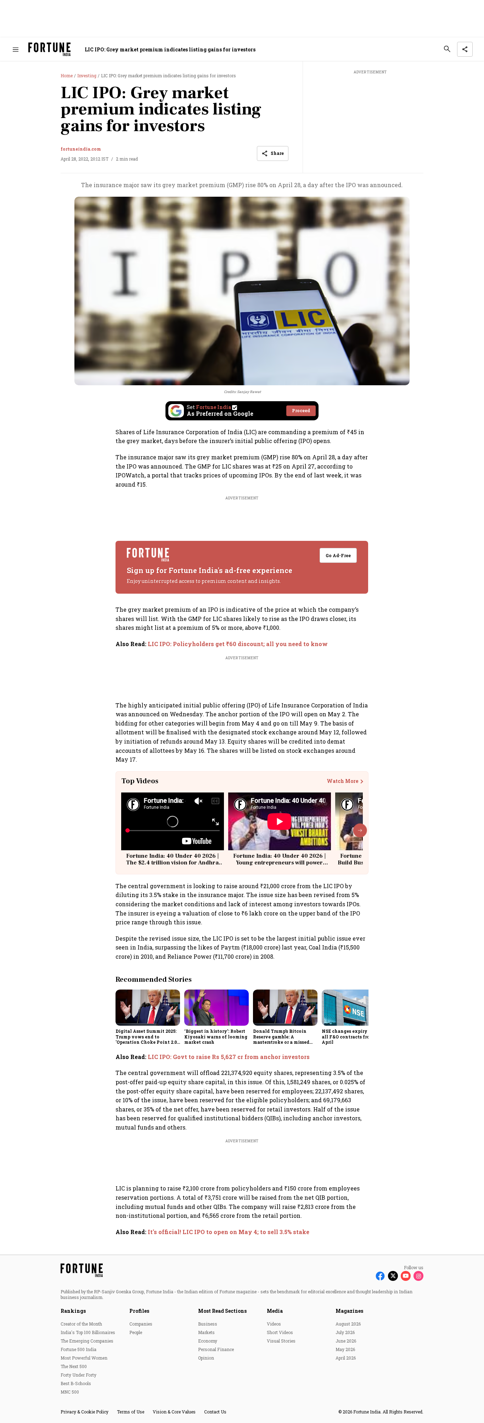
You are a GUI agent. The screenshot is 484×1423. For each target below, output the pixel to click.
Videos (274, 1324)
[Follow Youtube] (406, 1276)
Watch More (342, 781)
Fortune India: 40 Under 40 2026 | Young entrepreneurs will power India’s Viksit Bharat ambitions (279, 862)
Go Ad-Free (338, 555)
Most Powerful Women (84, 1358)
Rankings (73, 1310)
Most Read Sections (222, 1310)
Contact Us (215, 1411)
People (135, 1332)
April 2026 (346, 1358)
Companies (140, 1324)
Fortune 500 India (78, 1349)
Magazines (349, 1310)
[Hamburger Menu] (15, 49)
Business (207, 1324)
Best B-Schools (76, 1383)
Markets (206, 1332)
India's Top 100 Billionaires (88, 1332)
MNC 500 (70, 1392)
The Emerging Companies (87, 1341)
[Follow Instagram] (418, 1276)
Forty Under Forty (78, 1375)
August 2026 (348, 1324)
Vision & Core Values (174, 1411)
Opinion (206, 1358)
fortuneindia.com (81, 149)
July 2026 (345, 1332)
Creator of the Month (81, 1324)
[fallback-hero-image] (148, 1008)
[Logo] (49, 49)
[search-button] (447, 49)
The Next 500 (74, 1366)
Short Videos (280, 1332)
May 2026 (345, 1349)
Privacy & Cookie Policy (84, 1411)
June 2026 (346, 1341)
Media (275, 1310)
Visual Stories (281, 1341)
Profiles (139, 1310)
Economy (207, 1341)
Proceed (301, 410)
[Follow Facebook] (380, 1276)
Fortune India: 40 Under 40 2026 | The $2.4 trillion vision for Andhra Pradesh (172, 862)
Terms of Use (130, 1411)
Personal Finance (216, 1349)
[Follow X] (393, 1276)
